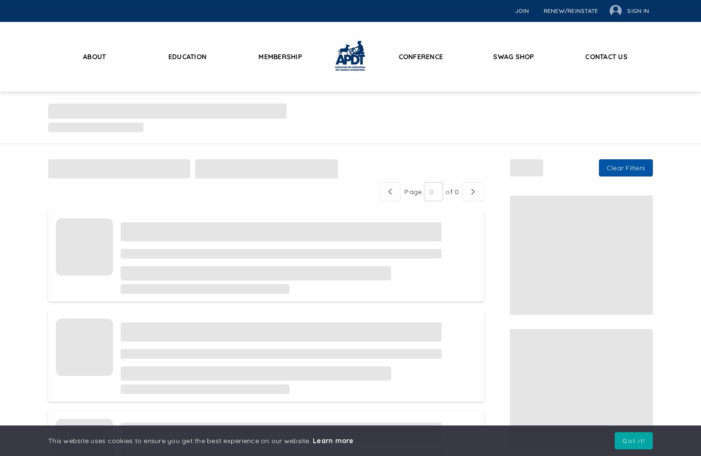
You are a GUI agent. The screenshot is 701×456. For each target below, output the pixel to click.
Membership (280, 56)
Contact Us (606, 56)
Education (187, 56)
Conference (421, 56)
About (94, 56)
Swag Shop (513, 56)
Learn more (333, 440)
